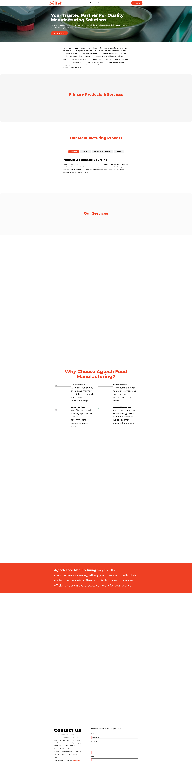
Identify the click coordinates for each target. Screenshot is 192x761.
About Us (115, 3)
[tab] (73, 151)
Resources (126, 3)
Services (90, 3)
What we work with (102, 3)
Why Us (83, 3)
